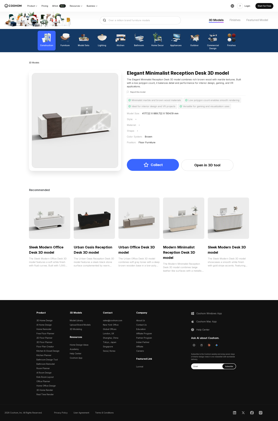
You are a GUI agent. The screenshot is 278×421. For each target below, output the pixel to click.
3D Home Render (44, 390)
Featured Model (257, 20)
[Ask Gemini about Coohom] (217, 345)
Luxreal (139, 366)
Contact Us (141, 325)
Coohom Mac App (206, 321)
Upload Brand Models (80, 325)
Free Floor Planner (45, 333)
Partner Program (144, 338)
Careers (140, 351)
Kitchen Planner (43, 355)
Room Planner (43, 368)
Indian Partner (142, 342)
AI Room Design (44, 372)
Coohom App (76, 358)
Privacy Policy (61, 412)
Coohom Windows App (209, 313)
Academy (74, 349)
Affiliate (139, 346)
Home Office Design (46, 385)
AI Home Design (44, 325)
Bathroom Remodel (45, 364)
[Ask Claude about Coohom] (209, 345)
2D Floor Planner (44, 338)
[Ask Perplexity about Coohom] (201, 345)
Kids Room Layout (45, 377)
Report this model (138, 92)
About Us (140, 320)
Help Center (75, 353)
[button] (32, 6)
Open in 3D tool (207, 165)
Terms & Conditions (104, 412)
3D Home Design (44, 320)
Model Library (76, 320)
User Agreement (81, 412)
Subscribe (229, 366)
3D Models (216, 20)
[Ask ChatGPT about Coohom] (194, 345)
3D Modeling (76, 329)
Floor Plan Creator (45, 346)
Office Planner (43, 381)
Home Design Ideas (79, 345)
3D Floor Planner (44, 342)
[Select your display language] (232, 6)
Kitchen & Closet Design (47, 351)
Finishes (234, 20)
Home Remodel (43, 329)
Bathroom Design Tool (47, 359)
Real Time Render (45, 394)
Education (141, 329)
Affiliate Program (144, 333)
